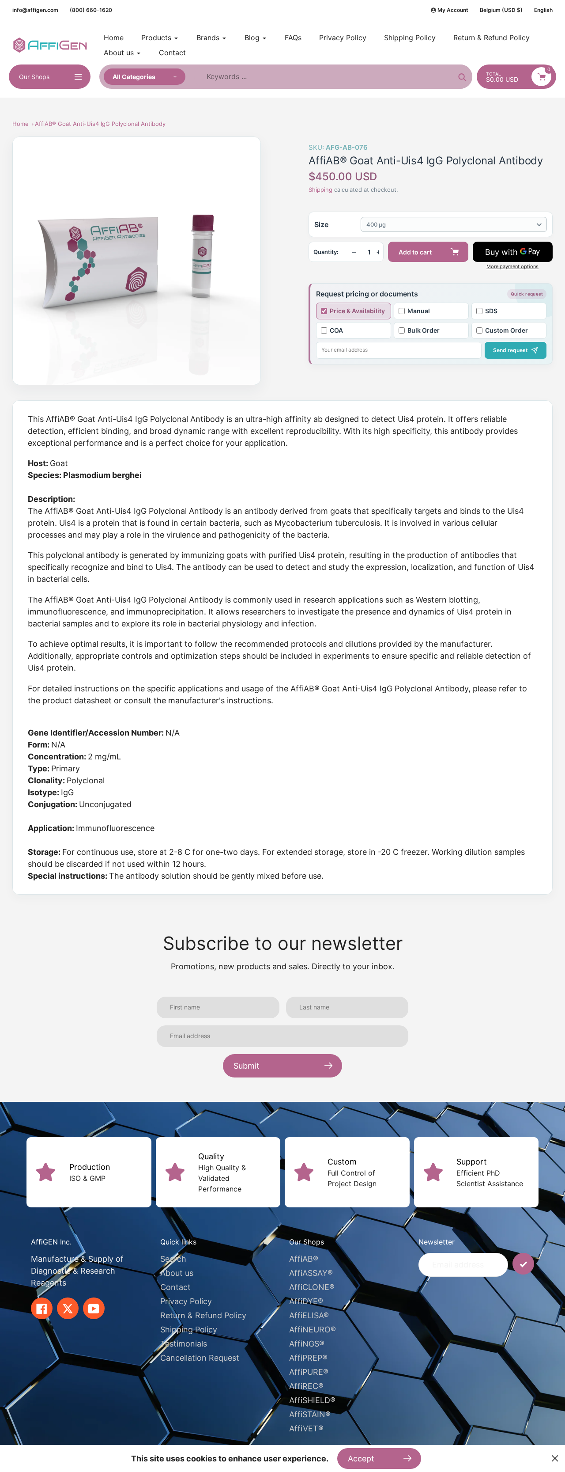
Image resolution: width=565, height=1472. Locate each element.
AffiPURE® (308, 1372)
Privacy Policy (186, 1301)
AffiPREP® (308, 1357)
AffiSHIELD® (312, 1400)
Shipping (320, 189)
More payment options (512, 266)
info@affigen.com (35, 10)
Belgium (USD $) (501, 10)
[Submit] (523, 1264)
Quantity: (326, 252)
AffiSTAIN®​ (310, 1414)
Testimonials (183, 1343)
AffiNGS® (306, 1343)
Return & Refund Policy (203, 1315)
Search (173, 1258)
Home (20, 123)
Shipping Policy (188, 1329)
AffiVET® (306, 1428)
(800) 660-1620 (91, 10)
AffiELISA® (309, 1315)
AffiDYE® (306, 1301)
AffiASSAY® (311, 1273)
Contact (175, 1287)
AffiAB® (303, 1258)
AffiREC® (306, 1386)
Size (321, 224)
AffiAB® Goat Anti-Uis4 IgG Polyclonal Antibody (100, 123)
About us (176, 1273)
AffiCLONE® (312, 1287)
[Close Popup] (555, 1458)
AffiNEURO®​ (312, 1329)
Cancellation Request (199, 1357)
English (543, 10)
